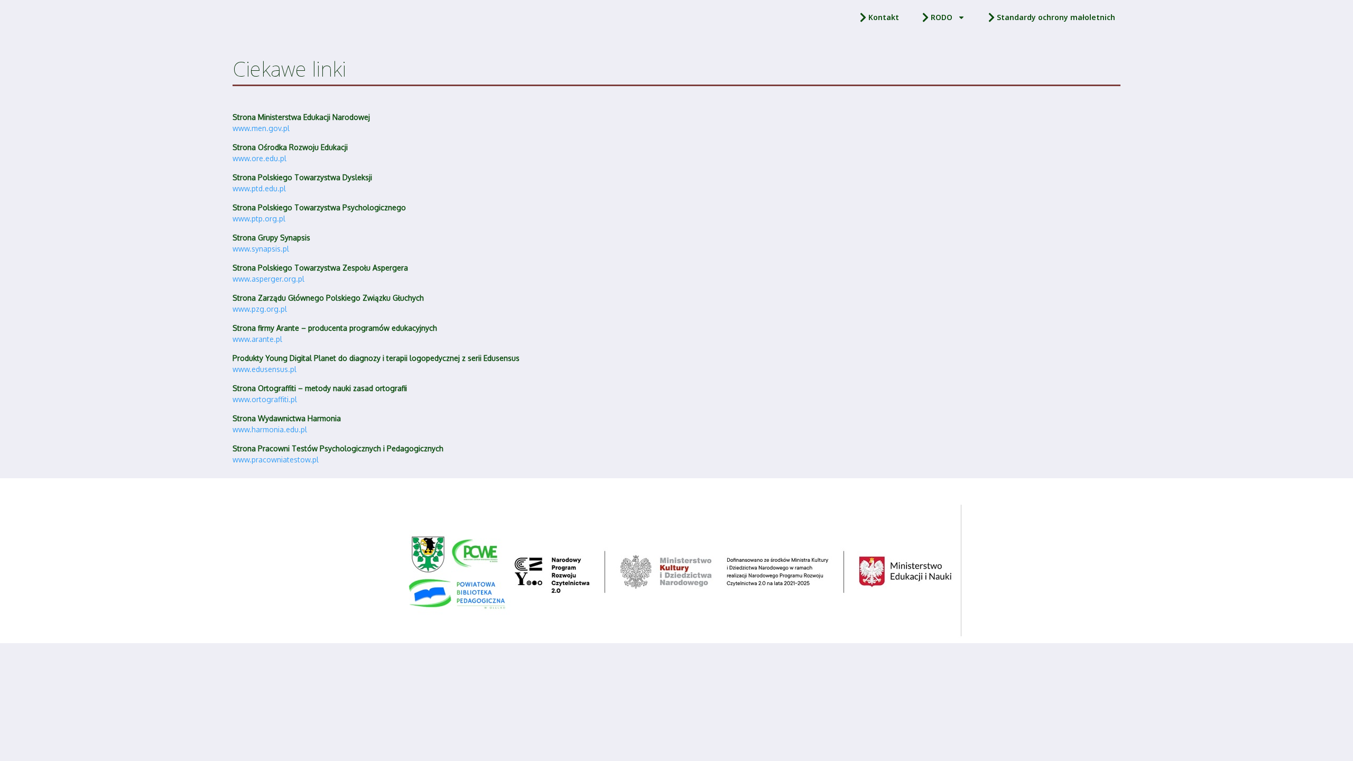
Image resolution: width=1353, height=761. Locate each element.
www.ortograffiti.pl (265, 399)
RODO (941, 17)
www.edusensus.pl (264, 369)
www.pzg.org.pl (260, 308)
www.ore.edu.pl (259, 158)
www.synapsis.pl (261, 248)
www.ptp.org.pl (259, 218)
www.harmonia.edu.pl (270, 429)
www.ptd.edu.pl (259, 188)
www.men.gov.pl (261, 128)
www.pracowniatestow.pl (276, 459)
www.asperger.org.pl (268, 278)
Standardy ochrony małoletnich (1056, 17)
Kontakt (883, 17)
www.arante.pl (257, 339)
